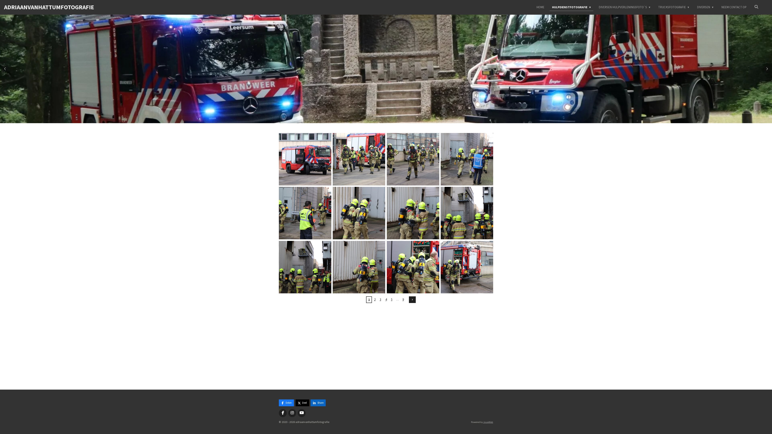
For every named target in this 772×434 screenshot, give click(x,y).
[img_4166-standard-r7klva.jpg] (305, 267)
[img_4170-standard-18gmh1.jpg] (413, 267)
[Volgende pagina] (412, 299)
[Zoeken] (756, 7)
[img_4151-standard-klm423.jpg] (413, 159)
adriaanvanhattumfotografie (49, 7)
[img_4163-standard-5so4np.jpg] (467, 213)
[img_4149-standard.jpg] (359, 159)
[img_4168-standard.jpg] (359, 267)
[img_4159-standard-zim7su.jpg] (359, 213)
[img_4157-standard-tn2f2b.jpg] (305, 213)
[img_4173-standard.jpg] (467, 267)
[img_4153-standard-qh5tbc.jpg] (467, 159)
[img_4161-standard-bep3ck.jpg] (413, 213)
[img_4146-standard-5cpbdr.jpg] (305, 159)
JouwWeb (488, 422)
